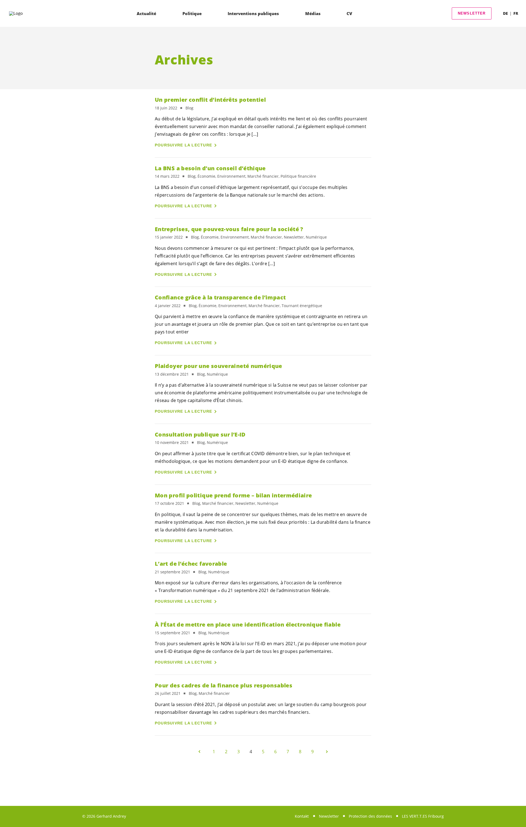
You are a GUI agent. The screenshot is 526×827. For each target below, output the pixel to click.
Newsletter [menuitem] (329, 816)
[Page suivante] (327, 751)
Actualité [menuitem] (146, 13)
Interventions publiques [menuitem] (253, 13)
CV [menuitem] (349, 13)
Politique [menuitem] (192, 13)
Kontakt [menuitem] (302, 816)
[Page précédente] (199, 751)
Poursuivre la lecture (183, 145)
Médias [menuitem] (313, 13)
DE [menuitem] (505, 13)
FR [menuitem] (515, 13)
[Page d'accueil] (25, 13)
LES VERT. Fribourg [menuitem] (423, 816)
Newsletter (472, 13)
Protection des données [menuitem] (370, 816)
